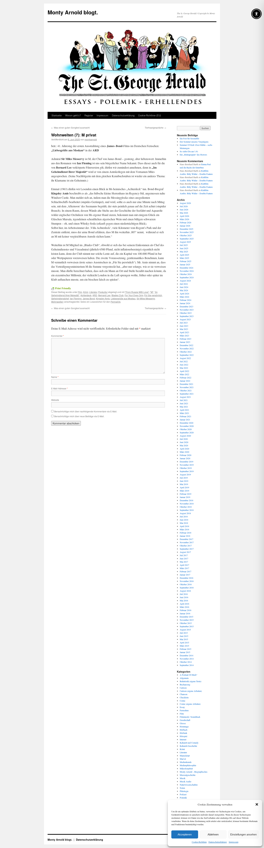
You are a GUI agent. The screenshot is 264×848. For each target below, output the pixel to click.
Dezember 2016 (186, 577)
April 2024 (184, 293)
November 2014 (187, 658)
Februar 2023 (185, 338)
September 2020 (187, 432)
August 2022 (185, 358)
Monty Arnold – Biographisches (193, 771)
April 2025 (184, 254)
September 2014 (187, 665)
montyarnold (91, 139)
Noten (182, 787)
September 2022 (187, 354)
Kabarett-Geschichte (188, 745)
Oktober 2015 (186, 623)
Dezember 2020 (186, 422)
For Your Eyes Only (134, 295)
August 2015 (185, 629)
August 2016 (185, 590)
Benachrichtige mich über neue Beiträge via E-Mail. (79, 416)
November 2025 (187, 232)
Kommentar (57, 335)
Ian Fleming (76, 298)
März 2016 (184, 606)
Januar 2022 (185, 380)
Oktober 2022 (186, 351)
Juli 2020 (184, 438)
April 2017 (184, 564)
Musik (182, 778)
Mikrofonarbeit (186, 768)
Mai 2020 (184, 445)
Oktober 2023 (186, 312)
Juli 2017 (184, 555)
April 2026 (184, 216)
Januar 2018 (185, 535)
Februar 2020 (185, 455)
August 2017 (185, 552)
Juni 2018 (184, 519)
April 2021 (184, 409)
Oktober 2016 (186, 584)
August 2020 (185, 435)
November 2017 (187, 542)
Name (55, 376)
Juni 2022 (184, 364)
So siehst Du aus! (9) (189, 151)
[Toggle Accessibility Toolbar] (256, 14)
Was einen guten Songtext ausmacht (70, 127)
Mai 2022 (184, 367)
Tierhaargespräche (155, 127)
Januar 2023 (185, 342)
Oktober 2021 (186, 390)
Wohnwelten (57, 301)
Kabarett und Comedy (189, 742)
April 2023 (184, 332)
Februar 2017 (185, 571)
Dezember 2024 (186, 267)
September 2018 (187, 510)
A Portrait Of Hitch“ (188, 674)
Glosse (183, 723)
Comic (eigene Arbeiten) (190, 703)
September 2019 (187, 471)
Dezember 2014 (186, 655)
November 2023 (187, 309)
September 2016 (187, 587)
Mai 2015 (184, 639)
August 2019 (185, 474)
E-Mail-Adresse (59, 388)
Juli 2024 (184, 283)
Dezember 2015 (186, 616)
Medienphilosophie (188, 765)
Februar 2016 (185, 610)
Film (80, 291)
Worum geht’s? (73, 115)
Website (55, 399)
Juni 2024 (184, 287)
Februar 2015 (185, 648)
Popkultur (103, 291)
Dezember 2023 (186, 306)
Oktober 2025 (186, 235)
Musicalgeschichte (187, 775)
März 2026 (184, 219)
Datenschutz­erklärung (218, 841)
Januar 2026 (185, 225)
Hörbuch (183, 729)
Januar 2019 (185, 497)
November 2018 (187, 503)
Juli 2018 (184, 516)
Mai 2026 (184, 212)
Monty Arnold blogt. (73, 12)
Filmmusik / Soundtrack (190, 716)
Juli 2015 (184, 632)
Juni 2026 (184, 209)
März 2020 (184, 451)
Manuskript (185, 755)
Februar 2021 (185, 416)
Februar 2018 (185, 532)
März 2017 (184, 568)
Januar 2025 (185, 264)
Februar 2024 (185, 300)
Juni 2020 (184, 442)
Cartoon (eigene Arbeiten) (191, 690)
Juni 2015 (184, 636)
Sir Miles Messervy (146, 298)
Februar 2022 (185, 377)
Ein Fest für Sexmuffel (189, 138)
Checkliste (184, 697)
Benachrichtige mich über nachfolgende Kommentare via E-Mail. (85, 411)
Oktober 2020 (186, 429)
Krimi (85, 291)
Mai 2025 (184, 251)
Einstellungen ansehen (243, 834)
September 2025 (187, 238)
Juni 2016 (184, 597)
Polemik (183, 797)
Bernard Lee (104, 295)
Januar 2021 (185, 419)
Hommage (184, 726)
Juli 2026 (184, 206)
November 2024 (187, 270)
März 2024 (184, 296)
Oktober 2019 (186, 468)
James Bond (89, 298)
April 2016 (184, 603)
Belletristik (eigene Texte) (190, 681)
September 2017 (187, 548)
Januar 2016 (185, 613)
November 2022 (187, 348)
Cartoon (183, 687)
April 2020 (184, 448)
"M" (151, 291)
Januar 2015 (185, 652)
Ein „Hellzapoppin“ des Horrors (193, 154)
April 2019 (184, 487)
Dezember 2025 (186, 228)
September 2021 (187, 393)
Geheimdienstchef (60, 298)
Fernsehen (184, 710)
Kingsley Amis (103, 298)
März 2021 (184, 413)
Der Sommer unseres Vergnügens (194, 141)
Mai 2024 (184, 290)
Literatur (93, 291)
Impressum (233, 841)
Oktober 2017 (186, 545)
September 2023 (187, 316)
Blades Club (118, 295)
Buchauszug (185, 684)
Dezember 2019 (186, 461)
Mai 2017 (184, 561)
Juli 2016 (184, 594)
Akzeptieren (185, 834)
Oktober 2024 (186, 274)
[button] (257, 804)
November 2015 (187, 619)
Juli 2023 (184, 322)
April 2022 (184, 371)
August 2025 (185, 241)
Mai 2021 (184, 406)
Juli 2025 (184, 245)
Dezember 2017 (186, 539)
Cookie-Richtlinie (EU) (149, 115)
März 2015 (184, 645)
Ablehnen (213, 834)
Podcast (183, 794)
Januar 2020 (185, 458)
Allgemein (184, 678)
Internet (183, 739)
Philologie (184, 791)
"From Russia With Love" (137, 291)
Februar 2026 (185, 222)
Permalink (116, 301)
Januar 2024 (185, 303)
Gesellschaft (185, 720)
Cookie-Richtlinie (199, 841)
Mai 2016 (184, 600)
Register (88, 115)
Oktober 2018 (186, 506)
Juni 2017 (184, 558)
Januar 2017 (185, 574)
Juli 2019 (184, 477)
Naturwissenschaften (189, 784)
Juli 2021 (184, 400)
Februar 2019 (185, 493)
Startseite (57, 115)
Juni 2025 (184, 248)
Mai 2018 (184, 522)
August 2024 (185, 280)
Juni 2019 (184, 480)
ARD (94, 295)
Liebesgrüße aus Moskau (123, 298)
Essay (182, 707)
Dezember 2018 (186, 500)
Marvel (183, 758)
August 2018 (185, 513)
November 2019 (187, 464)
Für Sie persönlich (153, 295)
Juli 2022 (184, 361)
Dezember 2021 (186, 384)
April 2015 (184, 642)
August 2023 (185, 319)
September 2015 (187, 626)
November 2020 (187, 426)
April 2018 (184, 526)
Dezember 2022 (186, 345)
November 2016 (187, 581)
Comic (182, 700)
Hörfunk (183, 732)
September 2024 (187, 277)
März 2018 (184, 529)
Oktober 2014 (186, 661)
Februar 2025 (185, 261)
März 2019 (184, 490)
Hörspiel (183, 736)
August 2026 (185, 203)
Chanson (183, 694)
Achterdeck (85, 295)
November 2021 (187, 387)
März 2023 (184, 335)
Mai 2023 (184, 329)
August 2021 (185, 396)
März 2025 (184, 258)
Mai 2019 (184, 484)
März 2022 (184, 374)
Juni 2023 (184, 325)
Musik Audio (185, 781)
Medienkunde (185, 762)
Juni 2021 (184, 403)
